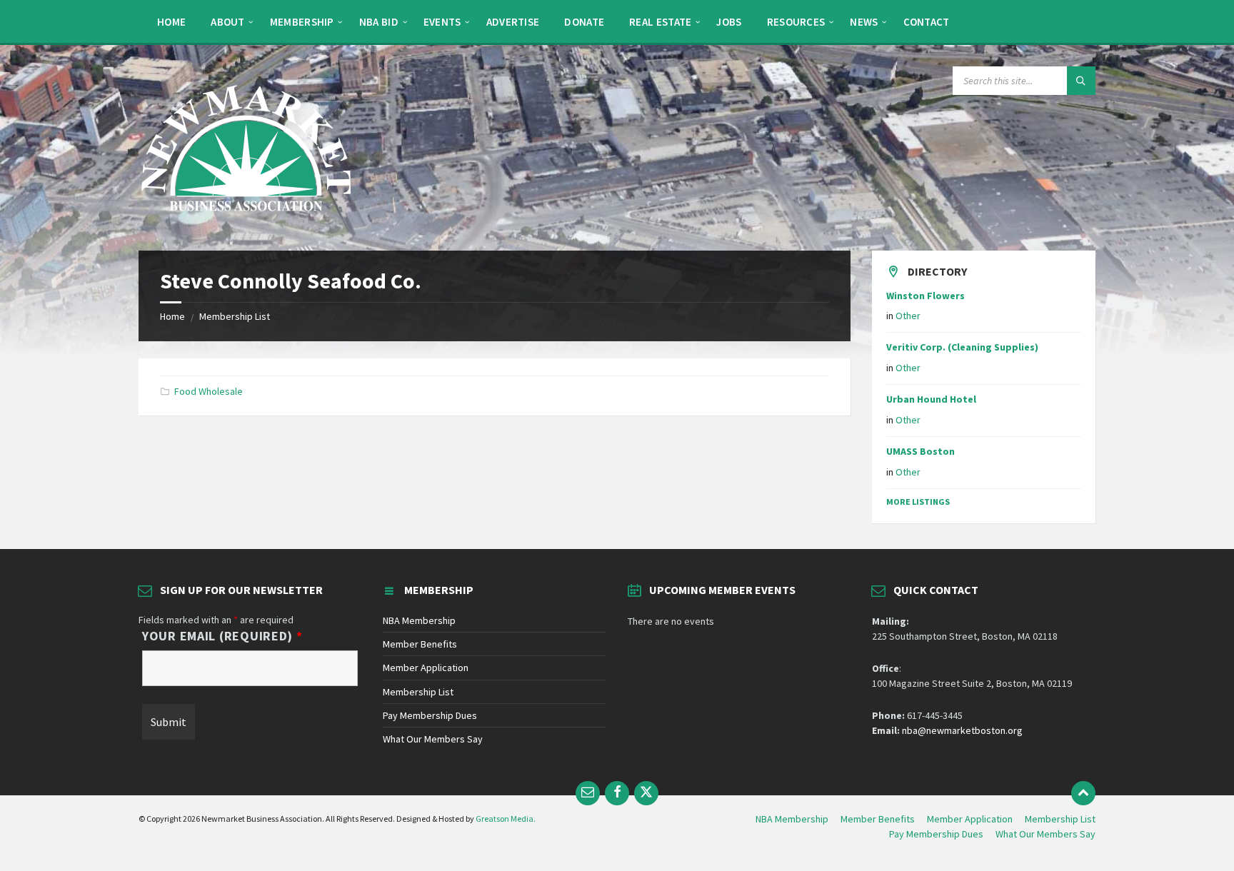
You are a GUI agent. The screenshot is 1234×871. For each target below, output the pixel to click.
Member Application (425, 667)
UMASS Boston (920, 451)
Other (908, 315)
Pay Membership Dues (430, 715)
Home (172, 316)
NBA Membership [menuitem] (792, 818)
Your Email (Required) (222, 636)
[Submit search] (1081, 80)
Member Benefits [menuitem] (878, 818)
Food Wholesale (208, 391)
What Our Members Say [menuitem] (1045, 833)
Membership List (234, 316)
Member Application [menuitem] (970, 818)
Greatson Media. (506, 818)
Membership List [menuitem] (1060, 818)
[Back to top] (1083, 793)
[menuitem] (171, 21)
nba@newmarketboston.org (962, 730)
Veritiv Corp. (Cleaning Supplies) (962, 347)
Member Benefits (420, 644)
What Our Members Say (433, 738)
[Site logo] (246, 223)
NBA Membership (419, 620)
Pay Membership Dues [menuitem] (936, 833)
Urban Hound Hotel (931, 399)
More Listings (918, 501)
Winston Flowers (925, 295)
